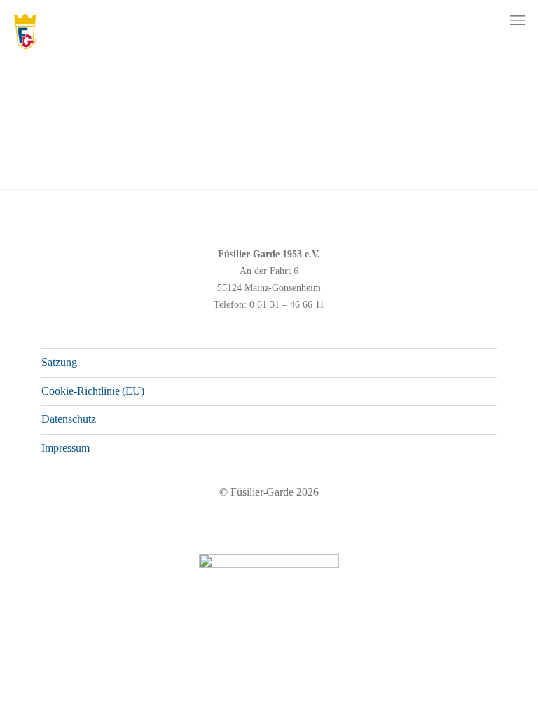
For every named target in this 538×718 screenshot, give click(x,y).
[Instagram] (458, 679)
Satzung (59, 362)
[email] (502, 679)
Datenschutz (68, 419)
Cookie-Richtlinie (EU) (92, 391)
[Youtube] (480, 679)
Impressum (65, 448)
